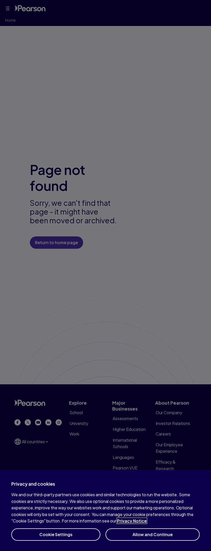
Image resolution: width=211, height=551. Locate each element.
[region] (105, 510)
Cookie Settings (56, 534)
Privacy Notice (132, 520)
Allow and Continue (153, 534)
